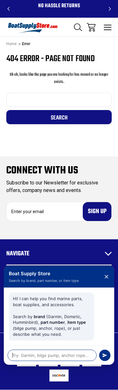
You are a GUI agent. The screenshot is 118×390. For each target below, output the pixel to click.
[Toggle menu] (107, 27)
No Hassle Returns (59, 6)
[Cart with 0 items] (91, 27)
